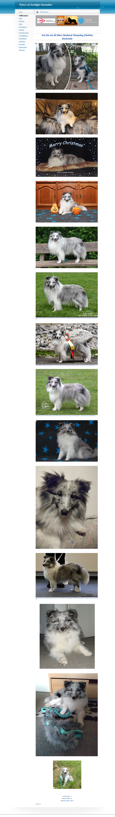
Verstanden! (106, 813)
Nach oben (38, 804)
